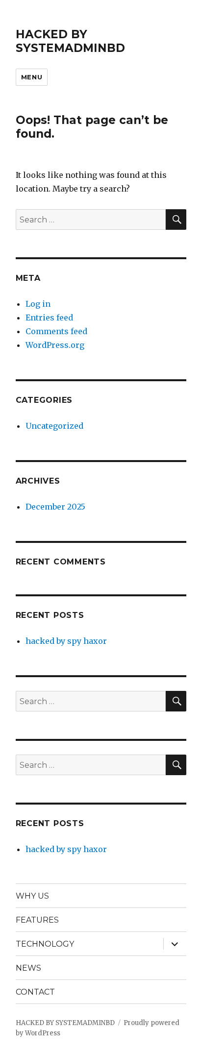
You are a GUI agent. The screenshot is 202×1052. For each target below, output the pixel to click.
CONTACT (35, 992)
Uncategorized (54, 426)
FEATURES (37, 920)
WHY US (32, 896)
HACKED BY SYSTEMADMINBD (70, 41)
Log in (37, 304)
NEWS (28, 968)
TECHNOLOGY (45, 944)
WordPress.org (54, 345)
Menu (31, 77)
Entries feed (49, 317)
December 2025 (55, 507)
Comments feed (56, 331)
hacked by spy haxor (66, 641)
